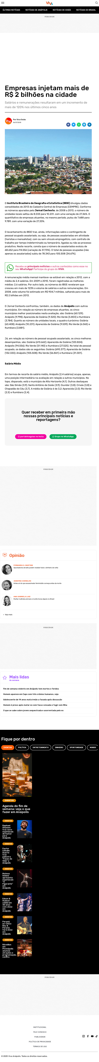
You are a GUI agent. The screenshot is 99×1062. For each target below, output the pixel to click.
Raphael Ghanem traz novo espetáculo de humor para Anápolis (7, 831)
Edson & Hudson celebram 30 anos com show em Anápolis (7, 904)
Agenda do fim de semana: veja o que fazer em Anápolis (16, 809)
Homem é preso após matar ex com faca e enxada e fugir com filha (35, 705)
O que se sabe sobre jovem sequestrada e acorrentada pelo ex (33, 710)
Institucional (39, 1027)
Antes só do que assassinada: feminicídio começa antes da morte (37, 583)
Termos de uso (40, 1046)
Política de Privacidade (40, 1042)
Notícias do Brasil (86, 10)
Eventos (9, 800)
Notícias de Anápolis (36, 10)
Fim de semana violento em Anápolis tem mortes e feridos (31, 689)
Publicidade (39, 1037)
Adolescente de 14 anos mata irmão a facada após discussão (32, 699)
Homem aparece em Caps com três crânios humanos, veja (30, 694)
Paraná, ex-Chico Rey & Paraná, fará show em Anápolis (7, 927)
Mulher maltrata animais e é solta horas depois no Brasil (34, 599)
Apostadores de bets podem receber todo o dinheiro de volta (36, 568)
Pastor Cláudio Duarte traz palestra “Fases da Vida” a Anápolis (7, 855)
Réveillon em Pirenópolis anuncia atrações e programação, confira (9, 950)
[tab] (7, 747)
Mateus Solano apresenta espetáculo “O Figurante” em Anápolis (7, 880)
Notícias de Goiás (62, 10)
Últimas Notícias (11, 10)
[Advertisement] (49, 51)
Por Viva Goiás (19, 119)
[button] (68, 125)
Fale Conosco (39, 1032)
